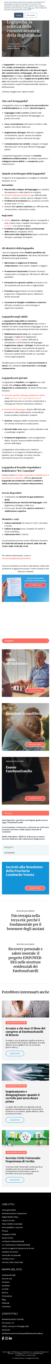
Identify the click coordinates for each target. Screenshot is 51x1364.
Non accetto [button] (31, 15)
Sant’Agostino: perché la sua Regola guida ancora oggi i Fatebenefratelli (25, 821)
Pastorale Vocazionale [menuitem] (11, 1255)
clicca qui (31, 8)
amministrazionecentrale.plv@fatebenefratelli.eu (22, 1333)
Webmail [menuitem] (5, 1303)
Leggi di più (15, 1053)
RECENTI (8, 813)
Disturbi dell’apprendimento (17, 195)
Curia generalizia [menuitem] (9, 1210)
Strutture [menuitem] (6, 1282)
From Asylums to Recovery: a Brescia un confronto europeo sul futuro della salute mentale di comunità (25, 829)
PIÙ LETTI (8, 847)
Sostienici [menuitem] (6, 1285)
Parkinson (8, 226)
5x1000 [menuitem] (5, 1289)
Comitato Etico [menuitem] (8, 1258)
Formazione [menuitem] (7, 1296)
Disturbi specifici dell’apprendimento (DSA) (24, 395)
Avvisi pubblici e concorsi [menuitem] (12, 1227)
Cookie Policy (31, 1355)
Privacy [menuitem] (5, 1231)
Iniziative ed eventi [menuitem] (10, 1251)
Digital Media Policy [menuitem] (10, 1217)
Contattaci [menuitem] (6, 1306)
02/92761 (6, 1330)
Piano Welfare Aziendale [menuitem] (12, 1224)
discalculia (35, 398)
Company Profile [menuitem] (9, 1234)
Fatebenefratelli (13, 48)
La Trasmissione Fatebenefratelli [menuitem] (16, 1245)
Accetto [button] (18, 15)
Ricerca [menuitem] (5, 1292)
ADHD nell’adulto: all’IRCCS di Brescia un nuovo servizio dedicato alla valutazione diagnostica (23, 837)
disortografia (24, 398)
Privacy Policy (20, 1355)
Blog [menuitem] (4, 1299)
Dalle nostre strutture (16, 46)
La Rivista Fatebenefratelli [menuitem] (13, 1241)
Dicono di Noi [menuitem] (7, 1238)
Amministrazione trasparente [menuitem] (14, 1213)
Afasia (7, 220)
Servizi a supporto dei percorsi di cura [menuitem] (18, 1248)
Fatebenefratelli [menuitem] (8, 1275)
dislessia (13, 398)
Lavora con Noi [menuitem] (8, 1220)
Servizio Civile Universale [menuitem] (12, 1262)
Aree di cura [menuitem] (7, 1278)
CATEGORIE (9, 852)
